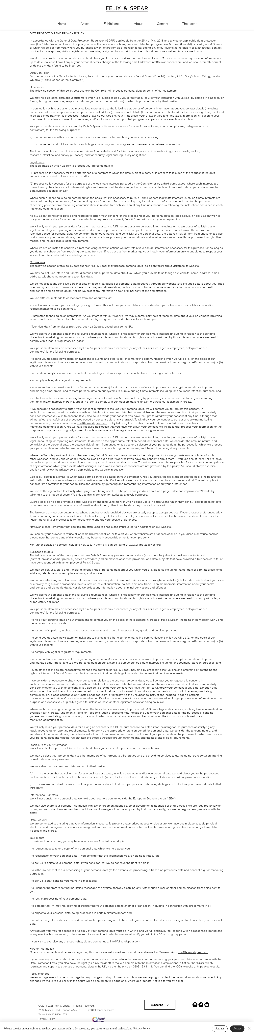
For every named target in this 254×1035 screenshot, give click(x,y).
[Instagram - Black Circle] (194, 1004)
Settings (219, 1028)
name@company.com (200, 362)
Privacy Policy (46, 1018)
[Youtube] (206, 1004)
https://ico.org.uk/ (208, 966)
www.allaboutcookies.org (145, 544)
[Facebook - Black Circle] (200, 1004)
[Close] (249, 1028)
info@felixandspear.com (167, 62)
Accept (237, 1028)
